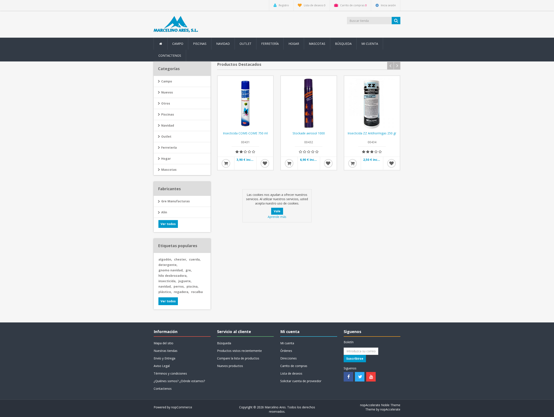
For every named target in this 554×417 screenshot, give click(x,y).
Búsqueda (343, 44)
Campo (166, 81)
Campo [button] (177, 44)
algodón (165, 259)
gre (188, 270)
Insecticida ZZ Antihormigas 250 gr (372, 133)
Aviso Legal (162, 366)
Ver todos (168, 224)
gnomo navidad (171, 270)
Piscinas (199, 44)
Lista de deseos (291, 373)
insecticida (167, 281)
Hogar (166, 158)
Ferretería (169, 147)
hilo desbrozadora (172, 276)
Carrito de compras (293, 366)
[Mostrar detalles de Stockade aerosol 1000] (308, 103)
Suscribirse (354, 358)
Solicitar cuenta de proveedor (300, 381)
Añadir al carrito (226, 163)
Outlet (245, 44)
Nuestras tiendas (165, 351)
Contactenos (169, 55)
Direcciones (288, 358)
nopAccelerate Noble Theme (380, 405)
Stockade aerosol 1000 (309, 133)
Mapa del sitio (163, 343)
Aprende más (277, 217)
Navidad (223, 44)
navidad (165, 286)
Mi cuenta (369, 44)
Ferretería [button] (270, 44)
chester (180, 259)
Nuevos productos (230, 366)
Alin (164, 212)
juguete (185, 281)
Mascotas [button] (317, 44)
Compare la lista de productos (238, 358)
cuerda (195, 259)
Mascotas (169, 169)
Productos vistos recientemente (239, 351)
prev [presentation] (390, 65)
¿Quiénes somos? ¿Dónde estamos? (179, 381)
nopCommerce (181, 407)
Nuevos (167, 92)
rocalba (197, 292)
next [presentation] (397, 65)
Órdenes (286, 351)
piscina (192, 286)
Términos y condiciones (170, 373)
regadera (181, 292)
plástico (165, 292)
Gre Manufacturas (175, 201)
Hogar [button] (293, 44)
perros (179, 286)
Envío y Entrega (164, 358)
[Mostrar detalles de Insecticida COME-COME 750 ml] (245, 103)
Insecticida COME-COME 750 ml (245, 133)
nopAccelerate (390, 409)
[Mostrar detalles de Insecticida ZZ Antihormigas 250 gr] (372, 103)
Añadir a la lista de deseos (265, 163)
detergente (167, 265)
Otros (165, 103)
